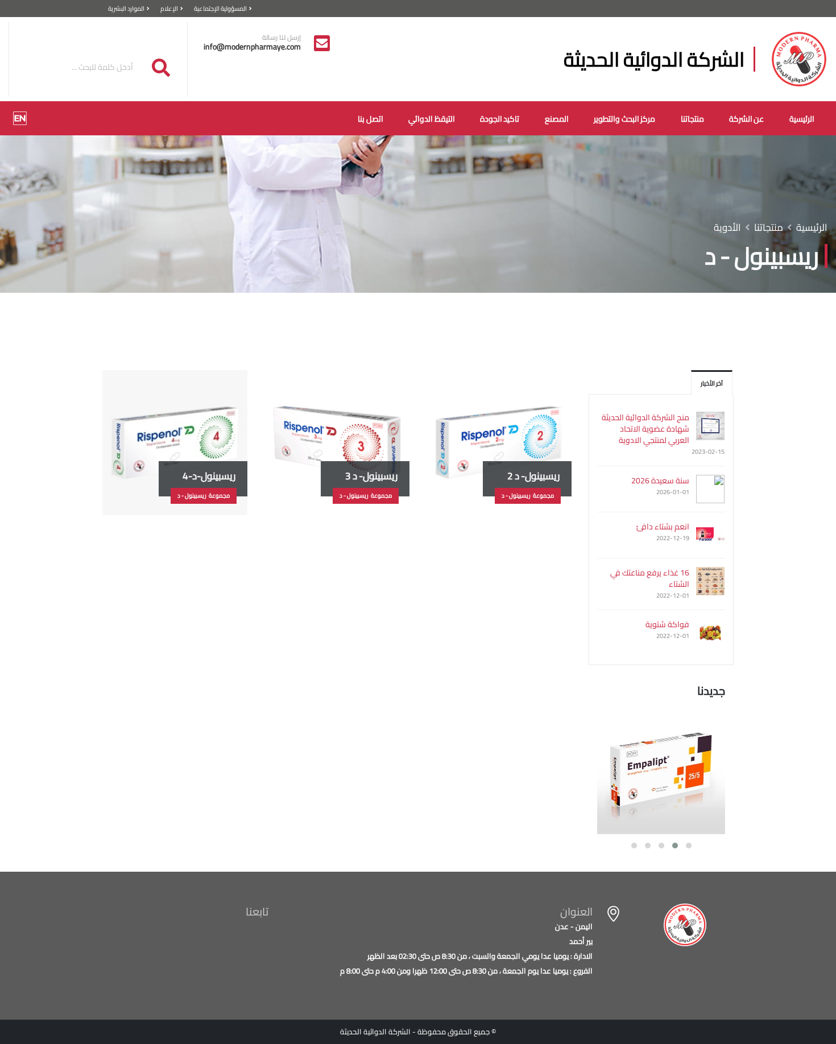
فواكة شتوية (667, 624)
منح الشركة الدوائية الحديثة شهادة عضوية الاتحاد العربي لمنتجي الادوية (645, 429)
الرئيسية (801, 118)
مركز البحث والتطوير (624, 118)
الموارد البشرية (126, 8)
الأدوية (727, 227)
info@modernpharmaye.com (252, 46)
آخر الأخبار (712, 383)
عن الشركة (746, 118)
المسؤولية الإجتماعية (220, 8)
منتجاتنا (692, 118)
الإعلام (169, 8)
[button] (689, 845)
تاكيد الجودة (500, 118)
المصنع (557, 118)
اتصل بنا (370, 118)
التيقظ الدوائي (431, 118)
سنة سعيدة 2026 (660, 480)
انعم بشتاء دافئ (662, 526)
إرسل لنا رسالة (281, 38)
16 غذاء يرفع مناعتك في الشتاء (649, 578)
